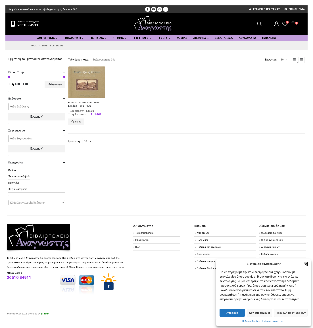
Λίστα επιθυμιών (270, 247)
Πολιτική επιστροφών (209, 247)
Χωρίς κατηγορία (17, 189)
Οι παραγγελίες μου (272, 240)
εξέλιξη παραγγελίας (266, 9)
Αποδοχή (232, 312)
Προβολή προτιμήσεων (291, 312)
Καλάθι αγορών (269, 254)
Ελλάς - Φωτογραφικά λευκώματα (83, 103)
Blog (137, 247)
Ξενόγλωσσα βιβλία (19, 176)
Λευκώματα (247, 38)
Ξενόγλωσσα (224, 38)
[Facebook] (147, 9)
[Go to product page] (86, 82)
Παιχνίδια (269, 38)
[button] (306, 264)
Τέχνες (162, 38)
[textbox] (37, 107)
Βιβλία (12, 170)
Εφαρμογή (36, 116)
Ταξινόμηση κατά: (78, 59)
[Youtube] (153, 9)
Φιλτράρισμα (55, 84)
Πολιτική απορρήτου (272, 321)
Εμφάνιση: (271, 59)
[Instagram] (159, 9)
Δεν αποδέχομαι (259, 312)
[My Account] (276, 23)
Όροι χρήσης (204, 254)
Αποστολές (203, 233)
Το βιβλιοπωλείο (144, 233)
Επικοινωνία (297, 9)
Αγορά (78, 121)
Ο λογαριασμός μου (271, 233)
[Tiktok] (165, 9)
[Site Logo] (152, 24)
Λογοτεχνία (46, 38)
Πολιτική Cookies (251, 321)
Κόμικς (181, 38)
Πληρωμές (202, 240)
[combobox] (36, 202)
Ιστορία (118, 38)
